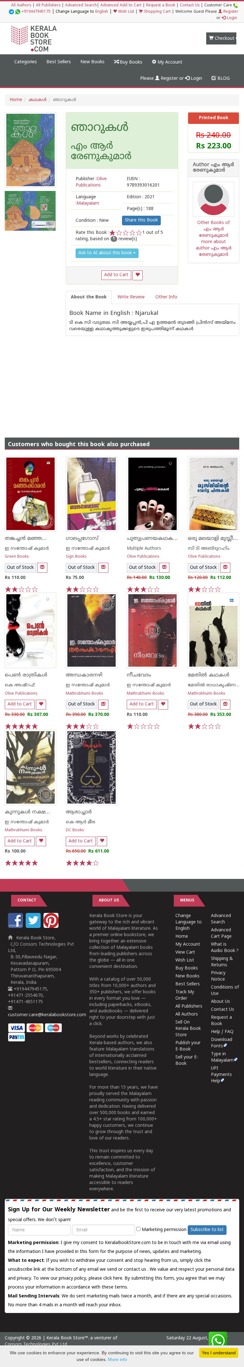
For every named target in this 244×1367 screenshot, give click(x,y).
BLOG (223, 78)
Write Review (131, 297)
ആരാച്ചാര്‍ (79, 812)
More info (117, 1359)
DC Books (75, 830)
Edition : (141, 197)
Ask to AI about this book (105, 253)
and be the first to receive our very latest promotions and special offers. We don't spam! (119, 1214)
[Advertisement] (122, 380)
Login (231, 18)
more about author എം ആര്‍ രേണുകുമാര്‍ (214, 248)
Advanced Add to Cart (120, 5)
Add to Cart (116, 275)
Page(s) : (140, 209)
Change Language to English (188, 922)
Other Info (166, 297)
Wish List (125, 12)
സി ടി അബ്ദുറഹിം (209, 548)
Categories (25, 62)
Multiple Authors (144, 548)
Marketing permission (163, 1230)
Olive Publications (143, 556)
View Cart (185, 952)
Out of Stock (20, 567)
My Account (169, 62)
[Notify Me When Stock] (42, 568)
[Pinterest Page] (52, 926)
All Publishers (48, 5)
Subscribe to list (207, 1230)
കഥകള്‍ (38, 100)
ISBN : (143, 182)
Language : (87, 200)
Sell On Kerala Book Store (188, 1029)
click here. (114, 1278)
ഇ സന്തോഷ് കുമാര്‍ (27, 548)
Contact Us (190, 5)
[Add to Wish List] (137, 275)
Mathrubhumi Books (84, 693)
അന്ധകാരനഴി (84, 675)
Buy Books (130, 62)
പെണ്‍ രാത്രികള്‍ (26, 675)
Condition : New (92, 220)
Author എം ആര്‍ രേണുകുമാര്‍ (213, 167)
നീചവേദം (139, 675)
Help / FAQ (222, 1032)
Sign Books (76, 556)
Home (16, 100)
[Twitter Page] (34, 926)
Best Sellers (58, 62)
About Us (220, 1001)
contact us (135, 1269)
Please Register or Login (171, 78)
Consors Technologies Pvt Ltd (36, 1344)
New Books (92, 62)
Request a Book (160, 5)
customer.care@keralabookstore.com (47, 1015)
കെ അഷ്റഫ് (20, 685)
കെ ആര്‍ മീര (80, 822)
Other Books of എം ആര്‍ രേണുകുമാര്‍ (213, 229)
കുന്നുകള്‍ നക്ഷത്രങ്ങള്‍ (35, 812)
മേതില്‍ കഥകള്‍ (208, 675)
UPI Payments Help (221, 1075)
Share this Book (141, 220)
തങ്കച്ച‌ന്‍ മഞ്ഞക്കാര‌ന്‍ (33, 538)
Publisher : (91, 182)
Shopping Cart (157, 12)
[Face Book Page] (16, 926)
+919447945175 (36, 12)
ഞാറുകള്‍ (99, 128)
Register (230, 12)
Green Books (17, 556)
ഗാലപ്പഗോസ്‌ (82, 538)
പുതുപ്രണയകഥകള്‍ (153, 538)
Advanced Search (81, 5)
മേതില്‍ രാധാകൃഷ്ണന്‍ (214, 685)
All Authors (21, 5)
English (101, 12)
